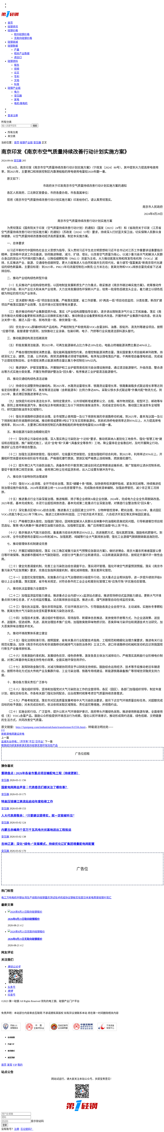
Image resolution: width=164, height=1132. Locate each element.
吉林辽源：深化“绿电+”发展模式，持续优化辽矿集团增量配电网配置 (47, 844)
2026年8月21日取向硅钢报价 (24, 919)
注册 (16, 1129)
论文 (16, 72)
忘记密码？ (26, 1129)
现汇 (108, 897)
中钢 (19, 897)
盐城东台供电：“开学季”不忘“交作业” (22, 741)
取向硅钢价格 (21, 34)
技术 (57, 897)
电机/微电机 (21, 103)
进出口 (18, 57)
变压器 (18, 95)
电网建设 (14, 733)
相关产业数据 (21, 53)
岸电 (21, 733)
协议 (67, 897)
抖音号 (11, 994)
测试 (52, 897)
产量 (16, 49)
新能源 (5, 733)
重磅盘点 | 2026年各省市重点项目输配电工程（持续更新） (40, 773)
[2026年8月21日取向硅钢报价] (25, 911)
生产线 (31, 897)
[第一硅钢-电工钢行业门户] (10, 16)
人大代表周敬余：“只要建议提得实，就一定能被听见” (37, 815)
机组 (62, 897)
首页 (10, 22)
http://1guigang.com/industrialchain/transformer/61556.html (50, 727)
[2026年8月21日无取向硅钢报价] (26, 931)
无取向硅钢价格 (23, 38)
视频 (16, 68)
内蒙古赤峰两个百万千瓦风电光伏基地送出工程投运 (36, 829)
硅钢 (42, 897)
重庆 (47, 897)
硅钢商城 (13, 42)
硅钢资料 (13, 61)
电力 (16, 91)
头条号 (11, 987)
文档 (16, 80)
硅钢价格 (13, 30)
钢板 (73, 897)
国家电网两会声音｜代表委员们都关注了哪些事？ (34, 787)
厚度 (96, 897)
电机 (14, 897)
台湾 (24, 897)
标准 (16, 84)
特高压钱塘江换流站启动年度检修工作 (27, 801)
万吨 (9, 897)
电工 (3, 897)
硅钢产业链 (14, 88)
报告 (16, 65)
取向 (37, 897)
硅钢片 (102, 897)
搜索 (35, 126)
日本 (85, 897)
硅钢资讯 (13, 26)
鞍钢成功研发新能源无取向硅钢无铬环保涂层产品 (29, 745)
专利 (16, 76)
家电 (16, 99)
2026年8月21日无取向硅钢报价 (25, 939)
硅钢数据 (13, 45)
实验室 (79, 897)
